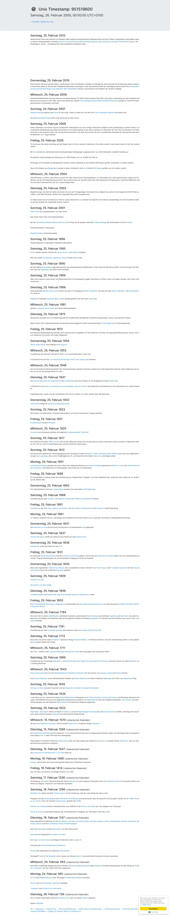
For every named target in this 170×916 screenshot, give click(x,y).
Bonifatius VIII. (35, 793)
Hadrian (85, 898)
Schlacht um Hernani (56, 568)
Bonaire (118, 673)
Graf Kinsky (112, 697)
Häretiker (78, 878)
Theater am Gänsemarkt (89, 661)
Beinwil (58, 821)
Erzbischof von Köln (41, 753)
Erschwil (80, 821)
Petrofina (84, 432)
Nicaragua (48, 267)
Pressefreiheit (134, 291)
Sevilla (32, 851)
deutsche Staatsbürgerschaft (58, 404)
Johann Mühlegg (100, 222)
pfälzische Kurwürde (107, 712)
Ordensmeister (60, 801)
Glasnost (93, 291)
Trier (34, 878)
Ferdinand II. (66, 712)
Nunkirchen (132, 821)
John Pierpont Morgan (38, 465)
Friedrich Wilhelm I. (80, 640)
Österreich (52, 856)
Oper (45, 508)
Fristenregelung (107, 323)
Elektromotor (81, 537)
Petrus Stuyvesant (37, 673)
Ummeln (124, 821)
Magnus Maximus (46, 878)
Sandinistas (45, 270)
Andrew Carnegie (94, 465)
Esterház (98, 630)
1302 (107, 812)
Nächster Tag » (48, 22)
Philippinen (34, 299)
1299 (78, 801)
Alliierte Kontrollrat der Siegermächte (47, 381)
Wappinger (107, 678)
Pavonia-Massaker (40, 678)
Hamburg (103, 661)
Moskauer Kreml (73, 652)
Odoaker (97, 866)
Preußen (112, 381)
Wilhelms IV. (89, 454)
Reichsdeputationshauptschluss (91, 604)
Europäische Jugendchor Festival (55, 258)
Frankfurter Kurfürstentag (43, 733)
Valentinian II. (48, 883)
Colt (60, 546)
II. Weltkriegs (69, 381)
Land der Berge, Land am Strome (74, 386)
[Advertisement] (85, 62)
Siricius (33, 883)
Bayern (45, 712)
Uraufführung (35, 508)
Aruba (109, 673)
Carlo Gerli (124, 616)
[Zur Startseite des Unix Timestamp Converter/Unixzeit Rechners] (34, 9)
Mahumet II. (57, 661)
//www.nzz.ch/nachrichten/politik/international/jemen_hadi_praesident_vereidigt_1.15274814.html (93, 42)
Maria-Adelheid (112, 454)
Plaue (68, 772)
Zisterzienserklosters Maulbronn (53, 845)
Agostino (113, 616)
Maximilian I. (35, 712)
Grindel (86, 821)
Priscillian (68, 878)
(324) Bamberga (89, 489)
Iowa (83, 527)
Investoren (34, 432)
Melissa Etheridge (37, 112)
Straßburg (74, 799)
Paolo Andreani (92, 616)
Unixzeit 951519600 (37, 911)
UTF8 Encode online (112, 909)
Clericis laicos (59, 793)
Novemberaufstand (48, 556)
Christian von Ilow (100, 697)
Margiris (73, 781)
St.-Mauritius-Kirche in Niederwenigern (62, 824)
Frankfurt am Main (58, 834)
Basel (76, 258)
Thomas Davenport (37, 537)
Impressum (40, 909)
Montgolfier (94, 618)
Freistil (129, 222)
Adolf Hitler (34, 404)
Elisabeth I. (96, 723)
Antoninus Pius (64, 898)
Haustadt (93, 821)
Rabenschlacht (82, 866)
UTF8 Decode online (130, 909)
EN (31, 909)
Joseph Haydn (87, 630)
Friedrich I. (56, 640)
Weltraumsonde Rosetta (42, 118)
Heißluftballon (54, 616)
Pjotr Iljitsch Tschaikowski (81, 508)
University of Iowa (40, 527)
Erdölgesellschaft (73, 432)
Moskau (100, 821)
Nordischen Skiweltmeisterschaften (49, 222)
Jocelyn (51, 499)
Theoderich (38, 868)
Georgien (51, 423)
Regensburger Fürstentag (87, 712)
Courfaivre (72, 821)
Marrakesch (57, 829)
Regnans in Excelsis (48, 723)
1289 (131, 799)
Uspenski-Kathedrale (57, 652)
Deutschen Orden (113, 781)
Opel (35, 152)
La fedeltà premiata (55, 630)
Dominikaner (64, 799)
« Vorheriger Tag (36, 22)
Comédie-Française (119, 568)
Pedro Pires (34, 211)
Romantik (59, 570)
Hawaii (91, 299)
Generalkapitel (50, 799)
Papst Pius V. (74, 723)
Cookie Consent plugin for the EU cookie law (153, 912)
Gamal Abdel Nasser (38, 345)
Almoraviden (64, 851)
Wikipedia (39, 903)
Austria (42, 856)
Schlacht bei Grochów (70, 556)
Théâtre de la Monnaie (82, 499)
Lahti (67, 222)
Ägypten (64, 345)
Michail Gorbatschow (50, 291)
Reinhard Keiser (71, 661)
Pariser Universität (88, 806)
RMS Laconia (54, 442)
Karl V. (43, 735)
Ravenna (72, 866)
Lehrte (106, 821)
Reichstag (34, 834)
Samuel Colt (34, 546)
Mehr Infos (147, 904)
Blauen (64, 821)
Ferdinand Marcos (53, 299)
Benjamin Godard (64, 499)
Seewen (39, 824)
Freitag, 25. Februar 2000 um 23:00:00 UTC (64, 911)
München (56, 714)
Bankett (63, 697)
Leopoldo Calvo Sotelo (45, 308)
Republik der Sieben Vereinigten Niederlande (82, 688)
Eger (44, 697)
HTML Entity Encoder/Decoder (90, 909)
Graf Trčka (89, 697)
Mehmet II (133, 661)
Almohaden (42, 829)
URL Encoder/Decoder (67, 909)
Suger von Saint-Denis (42, 840)
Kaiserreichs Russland (106, 556)
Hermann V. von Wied (56, 753)
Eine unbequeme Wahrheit (105, 112)
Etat (34, 642)
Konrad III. (78, 856)
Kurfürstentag (63, 741)
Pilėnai (46, 781)
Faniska (50, 595)
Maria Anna (98, 456)
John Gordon (126, 700)
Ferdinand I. (124, 741)
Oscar (56, 112)
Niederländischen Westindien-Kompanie (69, 673)
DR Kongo (97, 168)
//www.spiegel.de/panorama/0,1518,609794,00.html (99, 101)
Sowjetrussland (36, 423)
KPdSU (86, 291)
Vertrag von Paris (36, 688)
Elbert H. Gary (118, 465)
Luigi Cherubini (62, 595)
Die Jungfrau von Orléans (57, 508)
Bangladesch (52, 168)
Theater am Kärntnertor (80, 595)
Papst (58, 883)
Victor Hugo (100, 568)
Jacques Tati (83, 359)
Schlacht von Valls (37, 580)
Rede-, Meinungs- (118, 291)
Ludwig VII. (77, 840)
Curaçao (103, 673)
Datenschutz (51, 909)
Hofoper (100, 508)
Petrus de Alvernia (37, 812)
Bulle (38, 723)
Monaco (33, 762)
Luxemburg (101, 454)
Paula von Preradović (52, 386)
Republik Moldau (36, 233)
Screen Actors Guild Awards (67, 252)
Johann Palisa (58, 489)
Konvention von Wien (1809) (40, 585)
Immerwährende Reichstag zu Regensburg (49, 604)
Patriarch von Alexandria (52, 888)
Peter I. (36, 652)
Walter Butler (61, 702)
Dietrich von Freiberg (38, 806)
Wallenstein (70, 697)
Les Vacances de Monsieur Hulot (62, 359)
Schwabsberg (115, 821)
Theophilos (34, 888)
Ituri (85, 168)
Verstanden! (153, 908)
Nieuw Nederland (81, 678)
